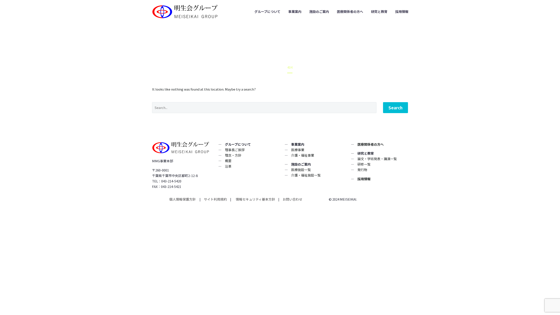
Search (395, 107)
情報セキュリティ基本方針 (255, 199)
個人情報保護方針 (182, 199)
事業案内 (294, 11)
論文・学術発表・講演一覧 (377, 158)
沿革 (228, 166)
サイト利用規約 (215, 199)
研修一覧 (364, 164)
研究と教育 (379, 11)
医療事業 (297, 149)
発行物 (362, 169)
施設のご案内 (319, 11)
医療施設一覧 (301, 169)
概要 (228, 160)
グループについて (267, 11)
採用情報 (401, 11)
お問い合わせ (292, 199)
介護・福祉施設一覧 (306, 175)
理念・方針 (233, 155)
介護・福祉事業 (302, 155)
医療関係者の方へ (350, 11)
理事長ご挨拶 (235, 149)
